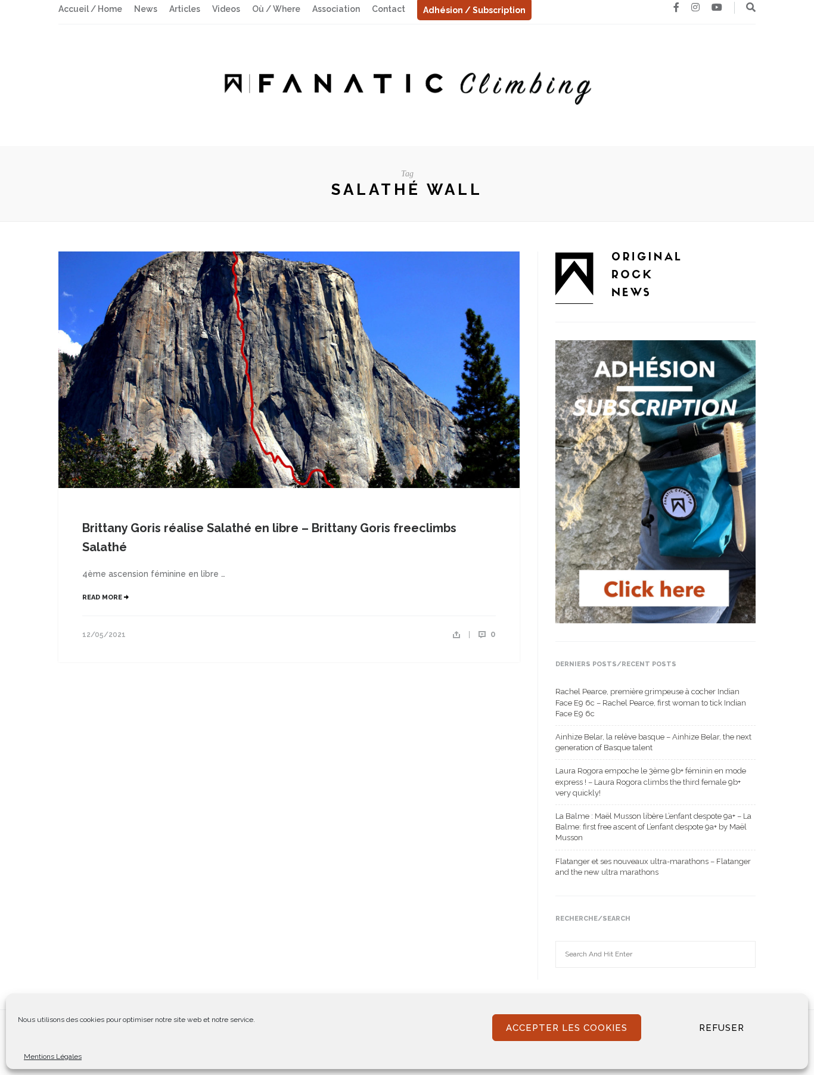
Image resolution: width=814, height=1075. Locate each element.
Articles (184, 9)
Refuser (721, 1028)
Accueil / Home (90, 9)
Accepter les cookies (566, 1028)
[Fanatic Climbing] (407, 84)
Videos (226, 9)
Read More (103, 597)
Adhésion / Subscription (474, 10)
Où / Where (276, 9)
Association (336, 9)
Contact (388, 9)
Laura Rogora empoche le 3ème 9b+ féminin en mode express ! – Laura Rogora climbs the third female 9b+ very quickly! (650, 781)
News (145, 9)
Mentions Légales (53, 1056)
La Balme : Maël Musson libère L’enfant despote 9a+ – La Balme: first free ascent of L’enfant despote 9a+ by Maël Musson (653, 827)
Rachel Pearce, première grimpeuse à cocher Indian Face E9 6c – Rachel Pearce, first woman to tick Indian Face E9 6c (650, 702)
